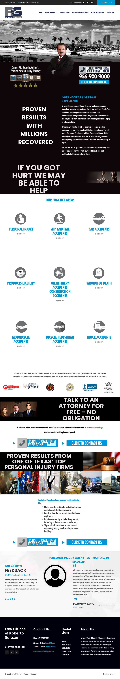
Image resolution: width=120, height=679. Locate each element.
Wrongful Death (99, 283)
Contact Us (105, 2)
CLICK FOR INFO (21, 234)
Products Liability (21, 283)
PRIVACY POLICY (67, 651)
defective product (70, 519)
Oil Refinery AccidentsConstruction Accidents (60, 289)
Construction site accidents (55, 513)
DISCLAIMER (66, 648)
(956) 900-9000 (11, 2)
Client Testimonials (97, 13)
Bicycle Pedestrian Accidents (60, 339)
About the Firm (50, 13)
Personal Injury (21, 229)
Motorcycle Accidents (21, 339)
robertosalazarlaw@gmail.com (29, 2)
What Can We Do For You (80, 13)
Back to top (108, 674)
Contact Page (98, 427)
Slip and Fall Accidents (60, 231)
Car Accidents (99, 229)
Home (40, 13)
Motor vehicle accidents (54, 506)
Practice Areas (64, 13)
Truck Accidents (99, 337)
